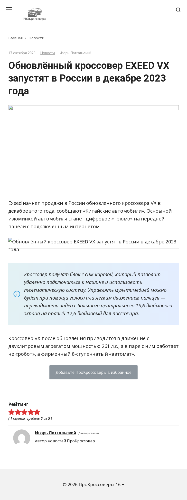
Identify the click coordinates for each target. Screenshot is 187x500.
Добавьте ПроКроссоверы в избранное (93, 372)
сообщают (69, 211)
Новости (47, 53)
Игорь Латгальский (55, 432)
